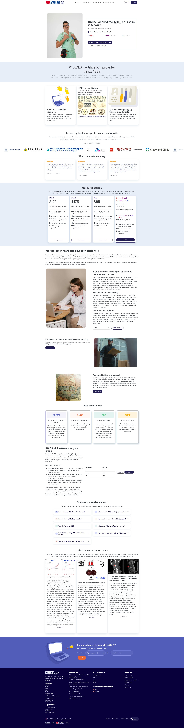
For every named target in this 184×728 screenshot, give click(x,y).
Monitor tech (49, 693)
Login (126, 2)
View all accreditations (85, 116)
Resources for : (75, 686)
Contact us (128, 472)
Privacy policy (110, 719)
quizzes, (82, 675)
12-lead (49, 698)
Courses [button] (76, 2)
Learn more (49, 347)
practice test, (85, 686)
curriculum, (72, 689)
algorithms (50, 707)
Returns (128, 719)
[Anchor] (86, 22)
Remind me (80, 653)
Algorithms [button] (96, 2)
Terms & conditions (120, 719)
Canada (96, 691)
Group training (128, 677)
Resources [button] (86, 2)
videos (73, 684)
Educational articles (75, 699)
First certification (107, 32)
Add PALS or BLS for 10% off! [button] (97, 46)
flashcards (79, 689)
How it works (128, 675)
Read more (60, 627)
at (107, 653)
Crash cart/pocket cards (76, 679)
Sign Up (134, 2)
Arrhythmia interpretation (52, 696)
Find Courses (117, 328)
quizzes (78, 677)
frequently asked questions (79, 682)
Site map (127, 685)
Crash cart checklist (75, 694)
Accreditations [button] (108, 2)
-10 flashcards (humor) (77, 696)
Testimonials (128, 682)
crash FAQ (74, 691)
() (49, 701)
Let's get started (58, 240)
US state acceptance (99, 116)
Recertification (94, 32)
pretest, (73, 675)
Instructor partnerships (131, 680)
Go (81, 658)
